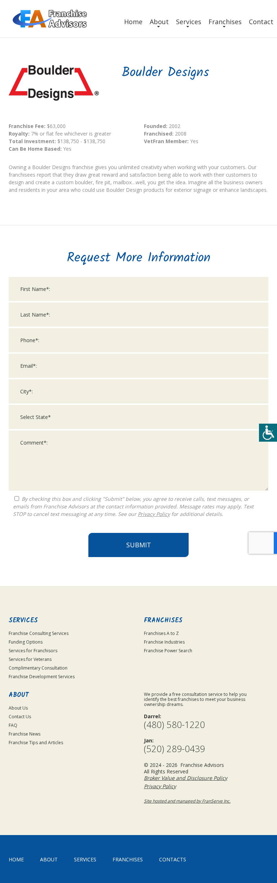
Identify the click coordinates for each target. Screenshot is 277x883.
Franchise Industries (164, 642)
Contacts (172, 859)
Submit (138, 544)
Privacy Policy (154, 514)
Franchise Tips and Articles (36, 742)
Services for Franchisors (33, 651)
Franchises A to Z (161, 633)
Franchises (225, 21)
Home (133, 21)
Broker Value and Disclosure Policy (185, 777)
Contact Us (20, 717)
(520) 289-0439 (174, 748)
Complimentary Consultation (38, 668)
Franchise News (24, 734)
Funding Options (26, 642)
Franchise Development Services (42, 677)
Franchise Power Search (168, 651)
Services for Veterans (30, 659)
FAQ (13, 725)
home (16, 859)
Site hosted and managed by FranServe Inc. (187, 801)
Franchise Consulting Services (39, 633)
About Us (18, 708)
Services (188, 21)
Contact (261, 21)
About (159, 21)
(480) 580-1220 (174, 724)
